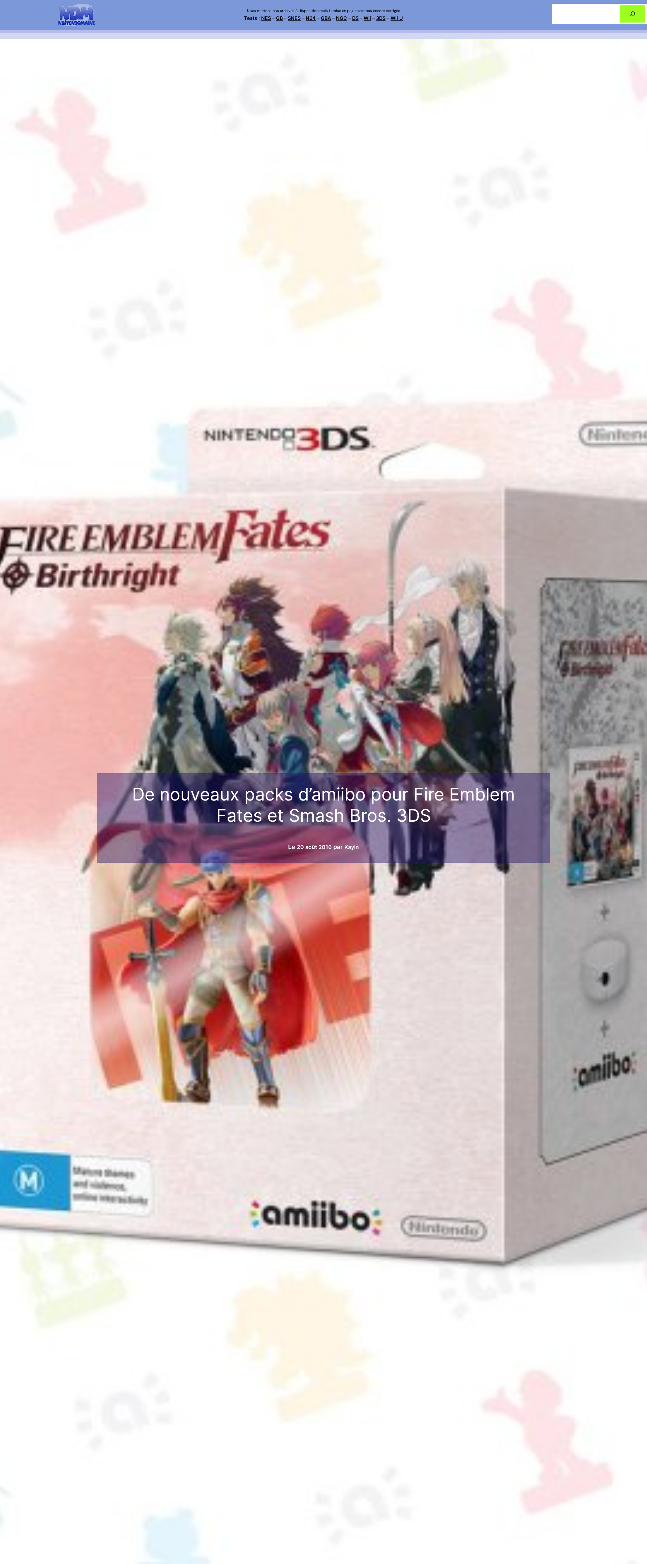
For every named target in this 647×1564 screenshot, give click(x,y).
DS (355, 18)
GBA (326, 18)
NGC (341, 18)
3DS (381, 18)
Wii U (397, 18)
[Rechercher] (632, 14)
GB (279, 18)
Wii (367, 18)
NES (266, 18)
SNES (294, 18)
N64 (311, 18)
